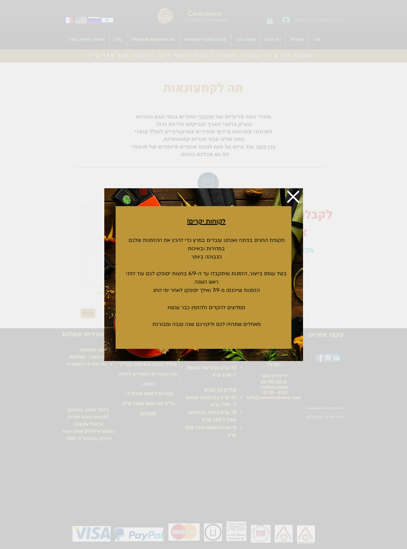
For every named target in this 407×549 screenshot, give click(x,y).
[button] (293, 197)
